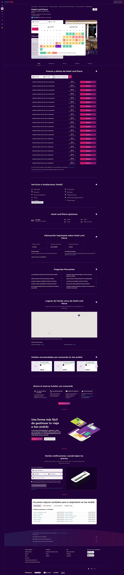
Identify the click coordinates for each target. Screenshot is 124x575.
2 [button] (70, 33)
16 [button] (59, 40)
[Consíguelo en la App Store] (90, 555)
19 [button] (47, 43)
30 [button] (60, 46)
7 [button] (53, 36)
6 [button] (50, 36)
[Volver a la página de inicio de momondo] (9, 2)
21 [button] (53, 43)
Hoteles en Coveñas (69, 521)
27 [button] (50, 46)
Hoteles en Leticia (36, 521)
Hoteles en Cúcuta (68, 519)
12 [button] (47, 40)
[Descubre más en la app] (2, 20)
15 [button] (56, 40)
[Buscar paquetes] (2, 14)
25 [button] (44, 46)
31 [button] (41, 49)
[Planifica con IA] (2, 16)
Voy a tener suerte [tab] (58, 505)
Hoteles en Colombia (53, 6)
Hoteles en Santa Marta (38, 514)
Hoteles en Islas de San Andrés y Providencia (67, 6)
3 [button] (41, 36)
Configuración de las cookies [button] (37, 171)
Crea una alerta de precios (86, 396)
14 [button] (53, 40)
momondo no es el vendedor (39, 536)
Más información (71, 167)
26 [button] (47, 46)
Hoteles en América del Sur (43, 6)
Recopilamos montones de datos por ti (42, 539)
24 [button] (41, 46)
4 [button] (44, 36)
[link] (64, 403)
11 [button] (44, 40)
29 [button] (56, 46)
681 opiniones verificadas (45, 17)
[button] (2, 2)
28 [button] (53, 46)
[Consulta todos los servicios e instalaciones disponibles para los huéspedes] (96, 184)
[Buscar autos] (2, 11)
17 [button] (41, 43)
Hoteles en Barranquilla (69, 517)
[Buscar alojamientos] (2, 8)
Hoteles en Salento (37, 519)
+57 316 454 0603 (35, 15)
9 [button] (70, 36)
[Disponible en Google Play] (90, 552)
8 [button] (67, 36)
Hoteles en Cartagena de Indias (39, 512)
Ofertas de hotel (34, 6)
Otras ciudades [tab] (37, 505)
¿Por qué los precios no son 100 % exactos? (43, 541)
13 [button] (50, 40)
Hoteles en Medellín (69, 512)
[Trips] (2, 24)
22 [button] (56, 43)
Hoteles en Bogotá (68, 514)
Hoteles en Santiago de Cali (70, 515)
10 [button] (41, 40)
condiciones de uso (51, 488)
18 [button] (44, 43)
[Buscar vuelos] (2, 6)
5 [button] (47, 36)
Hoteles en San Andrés (80, 6)
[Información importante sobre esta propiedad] (96, 237)
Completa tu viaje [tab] (68, 505)
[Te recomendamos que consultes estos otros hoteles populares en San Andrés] (96, 357)
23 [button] (59, 43)
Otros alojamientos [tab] (47, 505)
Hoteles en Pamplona (37, 517)
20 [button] (50, 43)
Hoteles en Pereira (37, 515)
